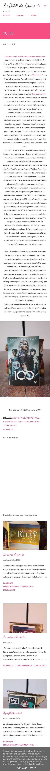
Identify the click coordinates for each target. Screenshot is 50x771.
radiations (23, 421)
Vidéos (34, 15)
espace (21, 418)
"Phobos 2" (36, 75)
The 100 (13, 425)
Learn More (21, 768)
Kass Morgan (10, 421)
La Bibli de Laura (19, 5)
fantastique (32, 418)
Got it (33, 768)
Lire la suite (9, 590)
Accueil (6, 15)
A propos (20, 15)
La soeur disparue (13, 554)
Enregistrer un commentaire (18, 586)
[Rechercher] (38, 4)
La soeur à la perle (14, 637)
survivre (34, 421)
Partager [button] (8, 429)
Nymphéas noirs (12, 713)
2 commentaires (23, 665)
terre (6, 425)
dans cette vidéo (39, 94)
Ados (15, 418)
